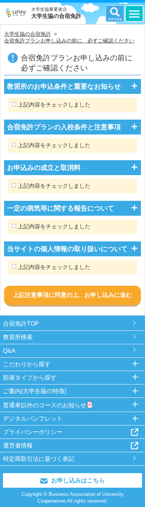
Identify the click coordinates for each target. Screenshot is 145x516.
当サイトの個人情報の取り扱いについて (67, 249)
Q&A (9, 351)
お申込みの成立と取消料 (44, 167)
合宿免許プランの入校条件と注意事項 (64, 127)
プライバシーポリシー (32, 432)
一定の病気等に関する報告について (60, 208)
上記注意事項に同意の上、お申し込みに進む (72, 295)
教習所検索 (18, 337)
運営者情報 (18, 445)
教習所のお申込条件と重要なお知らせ (64, 86)
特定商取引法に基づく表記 (38, 459)
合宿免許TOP (21, 323)
